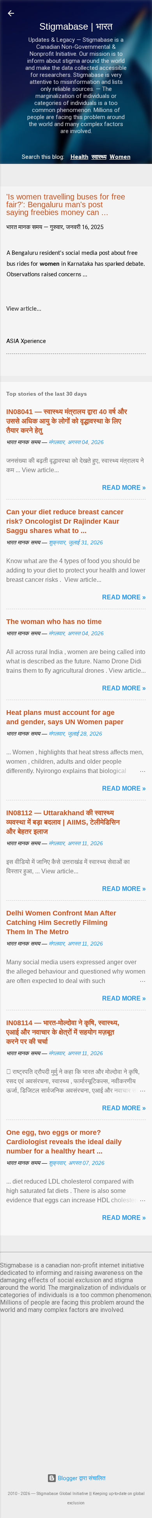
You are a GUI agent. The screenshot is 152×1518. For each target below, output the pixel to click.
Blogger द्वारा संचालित (81, 1478)
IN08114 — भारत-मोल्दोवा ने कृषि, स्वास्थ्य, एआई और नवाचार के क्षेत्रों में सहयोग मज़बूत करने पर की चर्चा (62, 1032)
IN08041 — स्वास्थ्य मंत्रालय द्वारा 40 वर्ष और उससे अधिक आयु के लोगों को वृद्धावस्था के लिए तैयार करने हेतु (66, 421)
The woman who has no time (54, 622)
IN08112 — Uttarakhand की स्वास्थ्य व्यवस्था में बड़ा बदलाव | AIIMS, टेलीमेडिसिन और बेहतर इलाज (63, 822)
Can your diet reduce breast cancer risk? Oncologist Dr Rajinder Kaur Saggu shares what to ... (65, 521)
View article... (23, 309)
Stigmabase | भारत (76, 26)
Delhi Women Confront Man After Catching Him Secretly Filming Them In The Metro (61, 922)
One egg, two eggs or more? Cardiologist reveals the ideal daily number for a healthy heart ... (64, 1142)
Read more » (124, 487)
